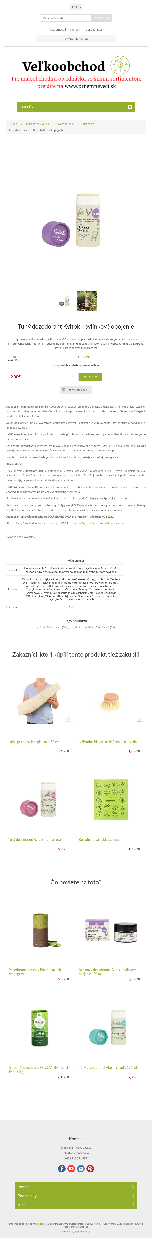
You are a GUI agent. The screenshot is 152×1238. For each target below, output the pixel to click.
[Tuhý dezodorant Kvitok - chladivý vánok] (111, 1027)
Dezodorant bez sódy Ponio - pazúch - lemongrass (35, 972)
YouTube (71, 1168)
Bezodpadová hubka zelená (99, 840)
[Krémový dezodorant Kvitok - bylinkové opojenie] (111, 929)
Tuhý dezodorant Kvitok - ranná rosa (34, 840)
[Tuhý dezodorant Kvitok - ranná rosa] (40, 799)
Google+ (90, 1168)
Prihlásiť (76, 29)
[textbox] (65, 18)
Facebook (62, 1168)
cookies (39, 1223)
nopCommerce (82, 1231)
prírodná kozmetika (81, 627)
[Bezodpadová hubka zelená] (111, 799)
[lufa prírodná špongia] (40, 701)
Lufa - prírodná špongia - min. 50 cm (34, 742)
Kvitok (86, 356)
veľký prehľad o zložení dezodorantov (101, 523)
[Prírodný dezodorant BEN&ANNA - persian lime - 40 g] (40, 1027)
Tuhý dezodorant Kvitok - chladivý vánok (108, 1068)
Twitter (81, 1168)
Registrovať (58, 29)
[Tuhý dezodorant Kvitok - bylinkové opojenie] (65, 301)
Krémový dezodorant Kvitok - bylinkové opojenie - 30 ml (108, 972)
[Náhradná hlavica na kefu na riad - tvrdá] (111, 701)
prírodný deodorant (49, 627)
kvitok (105, 627)
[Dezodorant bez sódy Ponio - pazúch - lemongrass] (40, 929)
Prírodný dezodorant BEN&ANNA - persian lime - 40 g (39, 1070)
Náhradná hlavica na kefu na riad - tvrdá (108, 742)
